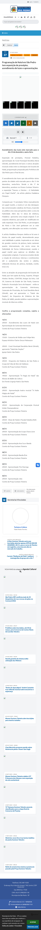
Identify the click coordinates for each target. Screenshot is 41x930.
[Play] (18, 132)
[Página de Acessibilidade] (34, 17)
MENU (6, 33)
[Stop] (23, 132)
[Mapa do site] (31, 17)
